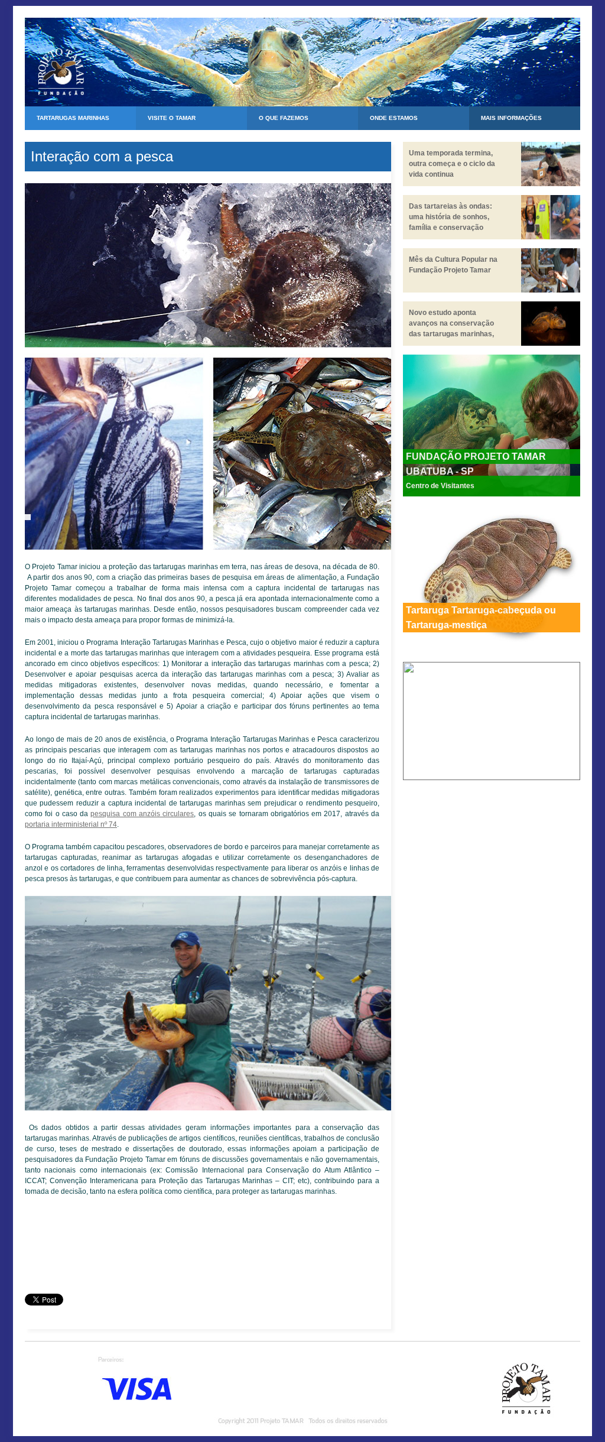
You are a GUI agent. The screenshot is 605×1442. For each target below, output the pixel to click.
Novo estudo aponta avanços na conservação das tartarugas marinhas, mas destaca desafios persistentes (451, 333)
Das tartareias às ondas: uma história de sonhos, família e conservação (450, 217)
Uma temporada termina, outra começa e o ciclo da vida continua (452, 163)
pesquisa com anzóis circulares (142, 814)
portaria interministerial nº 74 (71, 824)
